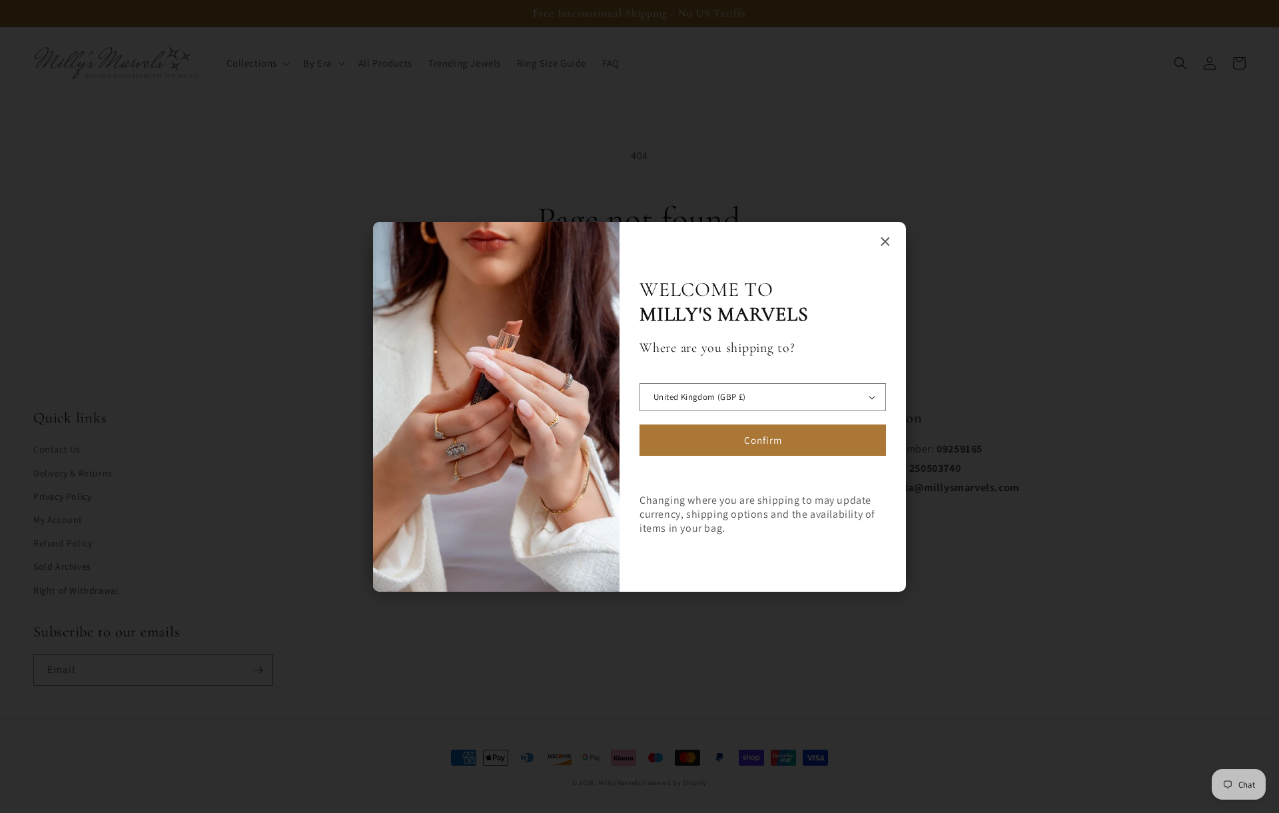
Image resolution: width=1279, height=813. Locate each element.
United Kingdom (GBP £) (699, 397)
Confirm (763, 440)
